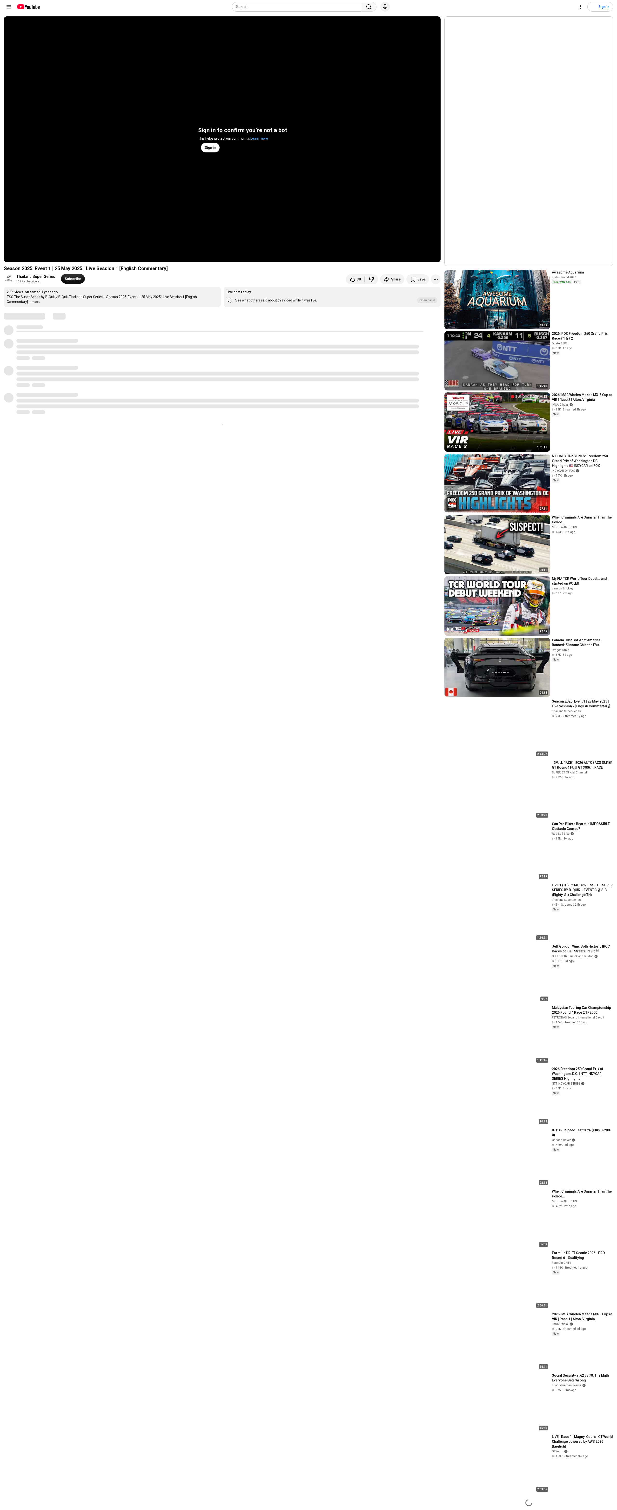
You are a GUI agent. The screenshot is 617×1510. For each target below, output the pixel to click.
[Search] (368, 7)
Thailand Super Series (35, 276)
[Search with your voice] (385, 7)
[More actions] (436, 279)
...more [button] (34, 302)
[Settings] (580, 7)
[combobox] (298, 7)
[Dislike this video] (371, 279)
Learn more (259, 138)
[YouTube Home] (28, 7)
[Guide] (9, 7)
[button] (332, 297)
